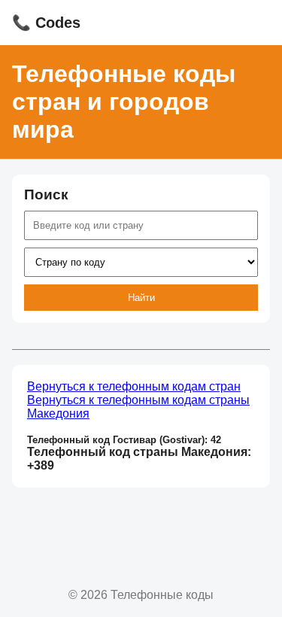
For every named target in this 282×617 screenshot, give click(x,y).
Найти (141, 297)
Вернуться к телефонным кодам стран (134, 386)
